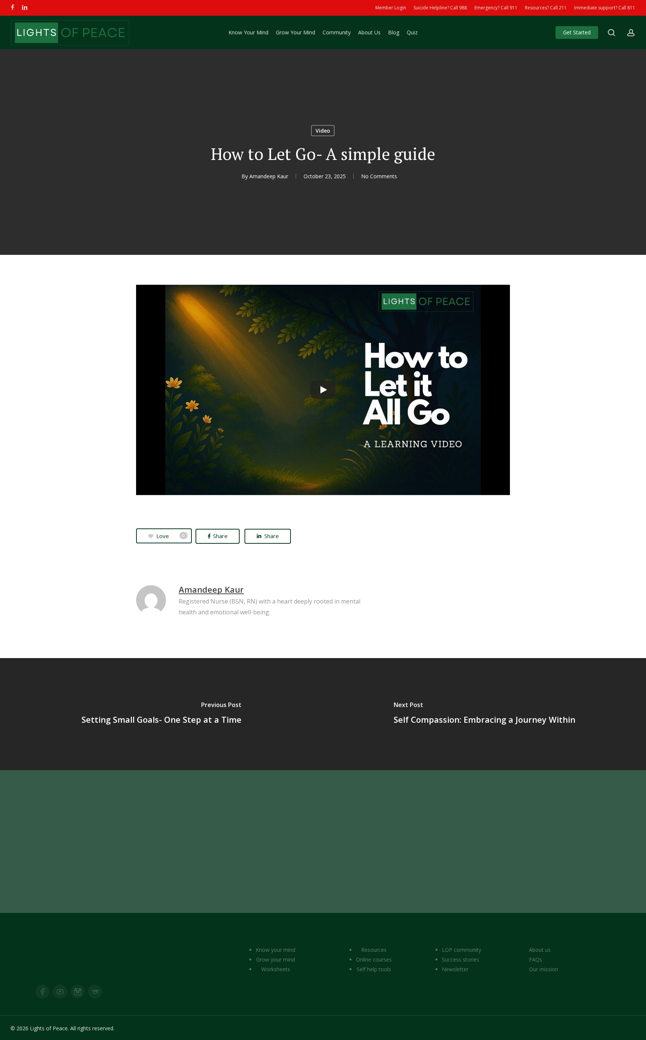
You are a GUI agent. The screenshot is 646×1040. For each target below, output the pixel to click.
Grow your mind (275, 959)
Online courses (374, 959)
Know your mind (275, 949)
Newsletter (455, 969)
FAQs (535, 959)
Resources (374, 949)
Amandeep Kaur (268, 176)
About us (540, 949)
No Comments (379, 176)
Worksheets (275, 969)
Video (323, 130)
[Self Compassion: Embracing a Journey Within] (484, 714)
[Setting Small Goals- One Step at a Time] (161, 714)
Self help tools (374, 969)
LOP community (461, 949)
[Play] (323, 390)
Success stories (460, 959)
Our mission (543, 969)
